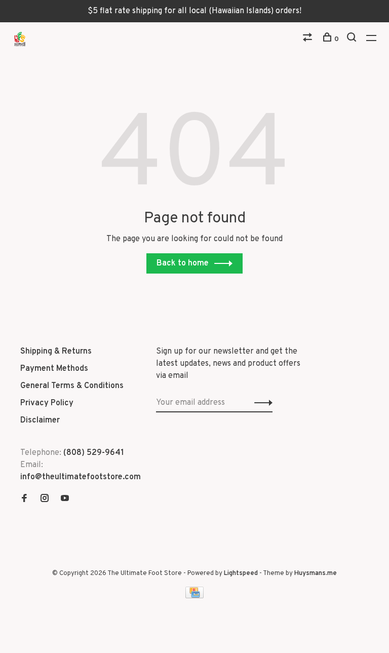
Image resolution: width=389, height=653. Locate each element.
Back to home (183, 263)
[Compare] (309, 39)
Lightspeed (241, 573)
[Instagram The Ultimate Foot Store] (45, 499)
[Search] (353, 39)
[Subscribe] (261, 403)
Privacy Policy (46, 403)
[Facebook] (24, 499)
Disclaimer (40, 420)
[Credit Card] (194, 596)
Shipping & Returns (56, 352)
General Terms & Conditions (72, 386)
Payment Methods (54, 369)
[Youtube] (65, 499)
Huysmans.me (315, 573)
